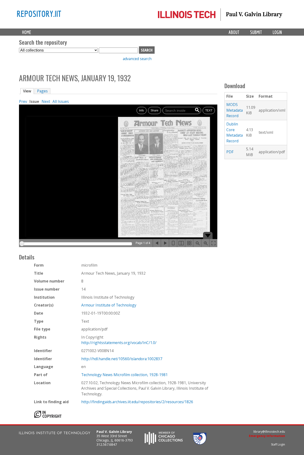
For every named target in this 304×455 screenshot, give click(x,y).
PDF (229, 151)
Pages (42, 91)
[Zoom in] (205, 243)
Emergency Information (267, 436)
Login (277, 32)
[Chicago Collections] (164, 443)
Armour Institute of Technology (108, 305)
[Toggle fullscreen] (213, 243)
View (28, 91)
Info (141, 110)
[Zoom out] (197, 243)
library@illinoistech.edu (269, 432)
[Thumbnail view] (189, 243)
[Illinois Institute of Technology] (54, 433)
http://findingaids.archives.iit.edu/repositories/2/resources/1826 (137, 401)
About (234, 32)
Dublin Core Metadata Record (234, 132)
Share (154, 110)
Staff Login (278, 444)
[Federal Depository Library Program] (199, 443)
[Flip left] (157, 243)
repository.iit (39, 14)
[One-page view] (173, 243)
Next (46, 101)
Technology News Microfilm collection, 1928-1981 (124, 374)
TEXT (208, 110)
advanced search (137, 58)
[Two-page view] (181, 243)
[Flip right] (165, 243)
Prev (23, 101)
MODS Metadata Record (234, 110)
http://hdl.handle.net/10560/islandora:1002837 (121, 358)
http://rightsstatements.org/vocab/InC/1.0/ (119, 342)
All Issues (60, 101)
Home (26, 32)
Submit (256, 32)
